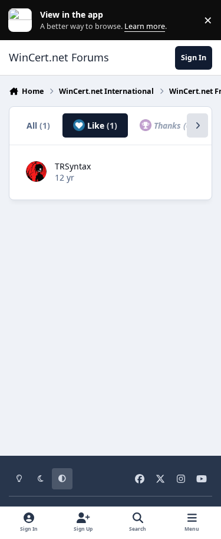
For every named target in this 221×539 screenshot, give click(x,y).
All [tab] (38, 125)
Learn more (22, 20)
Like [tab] (101, 125)
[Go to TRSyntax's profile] (36, 171)
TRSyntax (73, 166)
